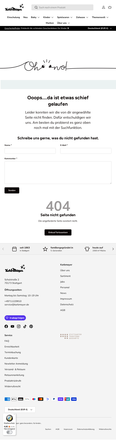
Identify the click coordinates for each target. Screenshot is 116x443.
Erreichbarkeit (12, 346)
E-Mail (63, 145)
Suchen (48, 429)
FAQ (7, 340)
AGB (62, 310)
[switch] (9, 432)
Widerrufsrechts (105, 429)
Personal (64, 287)
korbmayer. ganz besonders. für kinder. (26, 423)
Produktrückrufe (13, 380)
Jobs (62, 281)
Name (7, 145)
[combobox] (62, 7)
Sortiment (65, 276)
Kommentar (10, 158)
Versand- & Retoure (15, 369)
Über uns (65, 270)
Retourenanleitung (14, 375)
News (63, 293)
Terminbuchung (13, 352)
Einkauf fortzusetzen (58, 232)
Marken (50, 23)
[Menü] (14, 415)
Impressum (66, 298)
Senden (11, 190)
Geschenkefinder (12, 28)
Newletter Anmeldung (16, 363)
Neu (25, 17)
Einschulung (13, 17)
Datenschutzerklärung (85, 429)
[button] (110, 7)
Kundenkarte (11, 358)
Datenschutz (67, 304)
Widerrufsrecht (13, 386)
